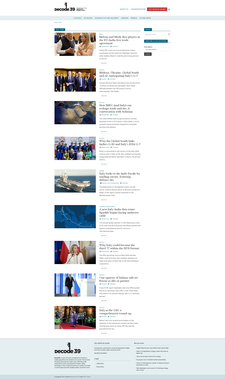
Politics (78, 18)
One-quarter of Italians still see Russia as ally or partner (118, 279)
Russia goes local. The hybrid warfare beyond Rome (151, 360)
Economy (88, 18)
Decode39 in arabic (157, 9)
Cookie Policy (100, 363)
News (100, 34)
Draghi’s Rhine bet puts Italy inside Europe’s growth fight (152, 348)
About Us (124, 9)
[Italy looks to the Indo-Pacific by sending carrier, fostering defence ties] (75, 181)
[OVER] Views (145, 18)
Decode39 (104, 79)
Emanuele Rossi (105, 46)
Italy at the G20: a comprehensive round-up (115, 312)
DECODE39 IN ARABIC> (100, 353)
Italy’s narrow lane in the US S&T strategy (148, 356)
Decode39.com (75, 377)
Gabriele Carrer (105, 147)
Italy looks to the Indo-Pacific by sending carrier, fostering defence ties (119, 177)
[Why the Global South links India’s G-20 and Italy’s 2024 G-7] (75, 148)
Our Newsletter (138, 9)
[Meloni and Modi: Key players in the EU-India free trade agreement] (75, 44)
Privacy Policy (100, 367)
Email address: (148, 47)
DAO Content (87, 377)
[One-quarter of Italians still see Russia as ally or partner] (75, 285)
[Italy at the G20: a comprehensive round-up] (75, 317)
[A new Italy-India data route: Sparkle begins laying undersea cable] (75, 216)
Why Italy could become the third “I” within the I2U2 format (119, 247)
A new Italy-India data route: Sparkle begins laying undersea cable (118, 212)
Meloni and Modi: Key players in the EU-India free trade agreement (119, 40)
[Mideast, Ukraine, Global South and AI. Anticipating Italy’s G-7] (75, 80)
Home (56, 22)
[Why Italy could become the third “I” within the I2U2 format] (75, 252)
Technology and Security (107, 18)
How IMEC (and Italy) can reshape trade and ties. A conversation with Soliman (116, 108)
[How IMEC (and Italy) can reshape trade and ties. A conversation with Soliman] (75, 112)
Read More (104, 63)
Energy (134, 18)
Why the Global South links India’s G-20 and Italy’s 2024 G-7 (119, 143)
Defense (124, 18)
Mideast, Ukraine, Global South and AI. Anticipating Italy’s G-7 (119, 74)
